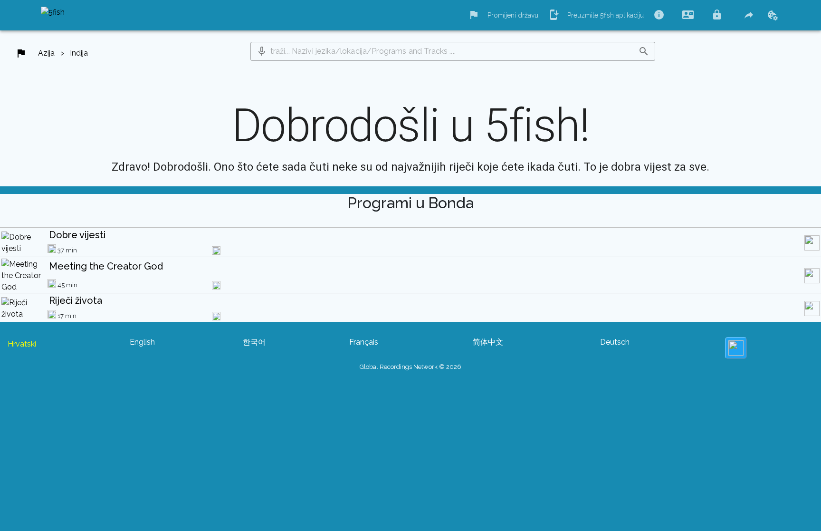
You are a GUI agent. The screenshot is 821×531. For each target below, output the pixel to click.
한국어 (254, 342)
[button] (261, 51)
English (142, 342)
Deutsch (615, 342)
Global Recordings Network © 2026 (410, 366)
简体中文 (488, 342)
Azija (46, 53)
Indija (79, 53)
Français (363, 342)
